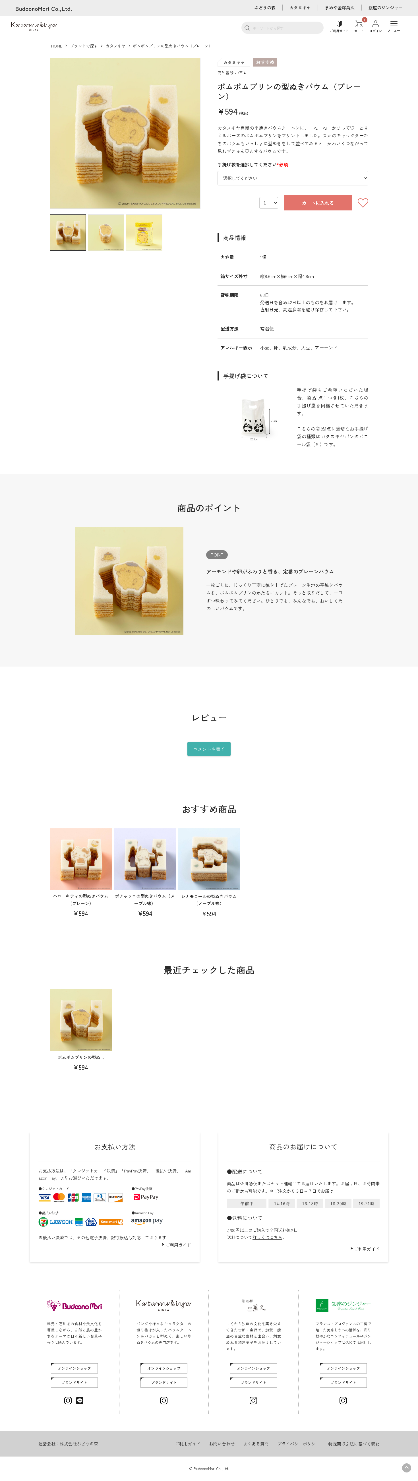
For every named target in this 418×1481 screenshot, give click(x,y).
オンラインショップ (74, 1368)
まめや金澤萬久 (340, 8)
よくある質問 (256, 1444)
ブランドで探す (84, 46)
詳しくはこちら (267, 1237)
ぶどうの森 (265, 8)
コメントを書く (209, 749)
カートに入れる (318, 202)
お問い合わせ (222, 1444)
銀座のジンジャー (386, 8)
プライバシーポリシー (298, 1444)
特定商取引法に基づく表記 (354, 1444)
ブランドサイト (74, 1382)
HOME (56, 46)
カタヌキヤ (300, 8)
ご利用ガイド (178, 1245)
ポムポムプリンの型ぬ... (81, 1057)
